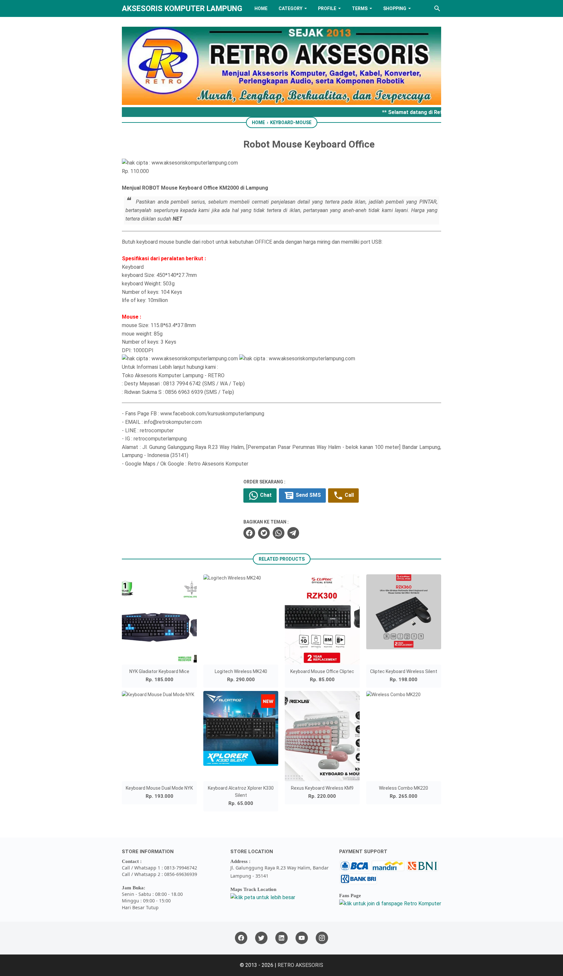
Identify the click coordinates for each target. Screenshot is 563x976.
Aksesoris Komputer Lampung (182, 8)
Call (348, 495)
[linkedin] (281, 938)
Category (290, 8)
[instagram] (322, 938)
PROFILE (327, 8)
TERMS (360, 8)
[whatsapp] (278, 533)
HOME (260, 8)
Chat (265, 495)
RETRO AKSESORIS (300, 965)
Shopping (394, 8)
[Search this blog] (437, 8)
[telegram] (293, 533)
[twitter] (264, 533)
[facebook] (249, 533)
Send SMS (307, 495)
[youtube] (302, 938)
